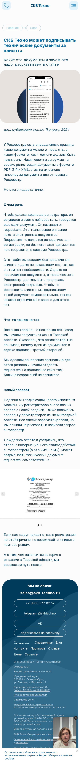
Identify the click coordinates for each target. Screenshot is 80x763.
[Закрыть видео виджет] (76, 718)
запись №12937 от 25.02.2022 (32, 689)
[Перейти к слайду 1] (38, 525)
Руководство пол (24, 694)
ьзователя (41, 694)
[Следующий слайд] (77, 494)
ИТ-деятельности (29, 671)
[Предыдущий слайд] (3, 494)
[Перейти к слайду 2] (41, 525)
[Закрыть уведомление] (77, 751)
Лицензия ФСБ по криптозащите (33, 704)
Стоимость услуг (24, 699)
